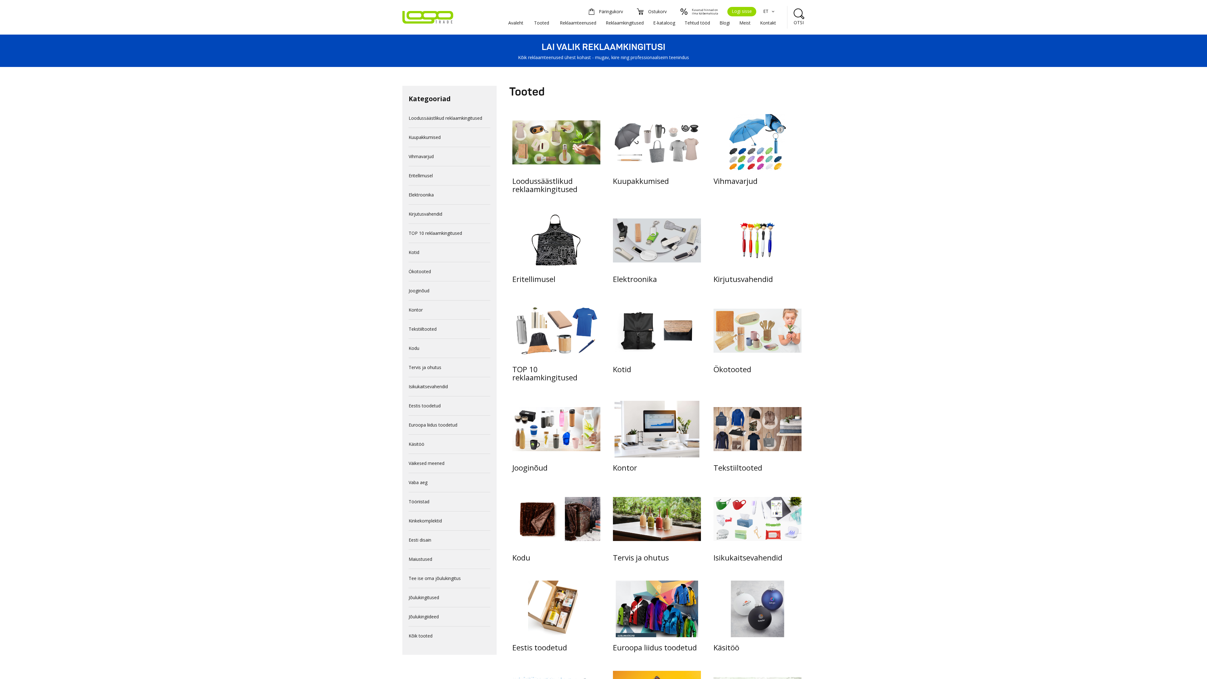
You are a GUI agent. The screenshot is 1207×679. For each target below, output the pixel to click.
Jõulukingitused (424, 597)
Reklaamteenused (578, 23)
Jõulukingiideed (424, 617)
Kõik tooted (421, 636)
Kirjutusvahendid (425, 214)
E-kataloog (664, 23)
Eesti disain (420, 540)
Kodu (414, 348)
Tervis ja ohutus (425, 367)
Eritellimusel (421, 176)
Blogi (724, 23)
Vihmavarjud (421, 156)
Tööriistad (419, 502)
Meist (745, 23)
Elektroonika (421, 195)
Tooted (541, 23)
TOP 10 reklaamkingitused (435, 233)
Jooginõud (419, 291)
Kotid (414, 252)
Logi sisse (742, 11)
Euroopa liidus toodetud (433, 425)
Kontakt (768, 23)
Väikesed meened (426, 463)
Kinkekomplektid (425, 521)
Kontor (416, 310)
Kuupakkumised (425, 137)
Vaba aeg (418, 482)
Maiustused (420, 559)
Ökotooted (420, 271)
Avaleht (515, 23)
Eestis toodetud (425, 406)
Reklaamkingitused (625, 23)
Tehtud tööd (697, 23)
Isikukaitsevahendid (428, 386)
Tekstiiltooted (423, 329)
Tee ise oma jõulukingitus (435, 578)
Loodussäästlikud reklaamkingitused (445, 118)
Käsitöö (416, 444)
